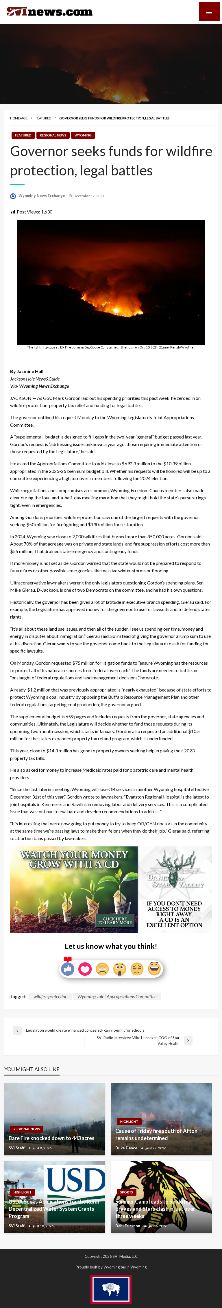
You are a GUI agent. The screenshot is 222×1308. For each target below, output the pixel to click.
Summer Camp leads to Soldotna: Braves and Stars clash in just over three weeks (155, 1208)
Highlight (129, 1121)
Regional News (53, 135)
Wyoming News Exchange (42, 195)
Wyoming (83, 135)
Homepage (18, 118)
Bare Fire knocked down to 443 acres (52, 1138)
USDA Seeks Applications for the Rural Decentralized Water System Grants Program (54, 1208)
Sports (126, 1192)
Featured (43, 118)
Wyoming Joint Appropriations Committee (116, 996)
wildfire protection (50, 996)
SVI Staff (17, 1148)
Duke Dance (126, 1148)
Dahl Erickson (128, 1225)
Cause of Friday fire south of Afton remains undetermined (156, 1134)
